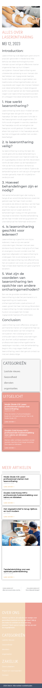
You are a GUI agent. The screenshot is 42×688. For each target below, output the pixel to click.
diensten (8, 382)
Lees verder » (10, 422)
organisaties (11, 388)
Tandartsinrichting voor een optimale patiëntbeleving (17, 570)
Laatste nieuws (12, 371)
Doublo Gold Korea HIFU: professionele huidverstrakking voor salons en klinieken (19, 432)
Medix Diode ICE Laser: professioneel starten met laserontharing (17, 406)
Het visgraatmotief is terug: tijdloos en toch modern (20, 510)
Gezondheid (10, 376)
